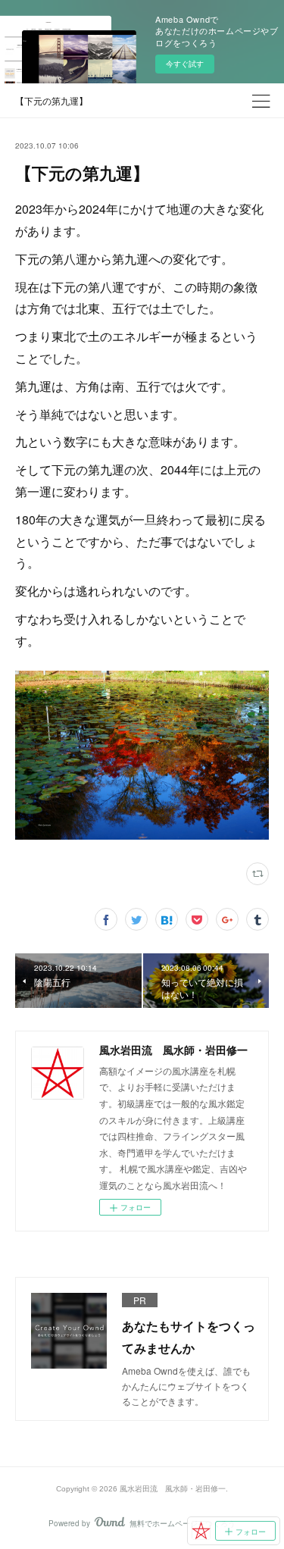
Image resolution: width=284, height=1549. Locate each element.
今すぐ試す (185, 63)
